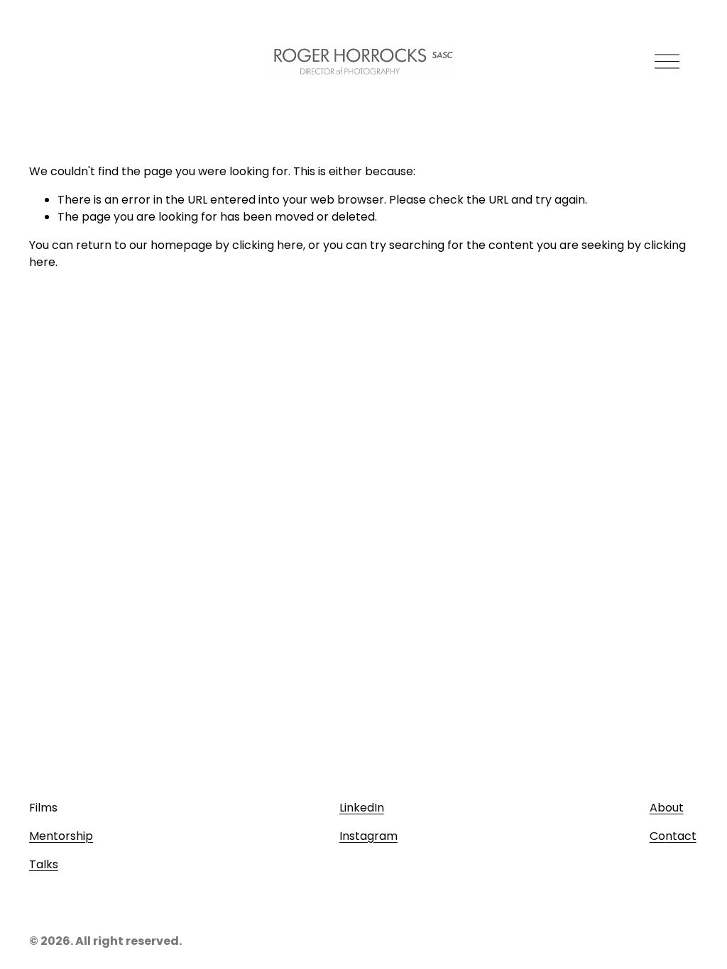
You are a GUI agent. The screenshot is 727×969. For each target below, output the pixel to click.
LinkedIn (361, 807)
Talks (43, 864)
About (667, 807)
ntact (680, 836)
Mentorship (61, 836)
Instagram (368, 836)
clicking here (267, 245)
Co (657, 836)
